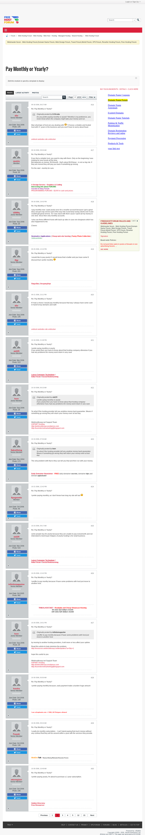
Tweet (18, 134)
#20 (92, 295)
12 (78, 815)
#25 (92, 526)
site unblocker (50, 139)
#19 (92, 249)
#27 (92, 623)
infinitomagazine (16, 584)
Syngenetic (16, 497)
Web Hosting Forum (92, 36)
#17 (92, 150)
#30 (92, 769)
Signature (104, 236)
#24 (92, 487)
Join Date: (12, 125)
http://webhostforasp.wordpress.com (45, 426)
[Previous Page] (83, 97)
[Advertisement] (38, 8)
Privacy (84, 825)
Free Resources (37, 805)
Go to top (134, 825)
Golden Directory (38, 803)
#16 (92, 105)
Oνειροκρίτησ (45, 284)
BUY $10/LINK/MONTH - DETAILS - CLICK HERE (119, 89)
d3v (16, 115)
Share (18, 130)
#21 (92, 340)
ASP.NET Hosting (38, 424)
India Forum (36, 377)
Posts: (14, 127)
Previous (44, 815)
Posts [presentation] (9, 93)
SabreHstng (16, 450)
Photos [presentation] (35, 93)
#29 (92, 723)
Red (9, 825)
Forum (13, 36)
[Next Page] (85, 97)
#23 (92, 439)
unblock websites (38, 139)
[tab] (10, 93)
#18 (92, 202)
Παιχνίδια (35, 284)
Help (63, 825)
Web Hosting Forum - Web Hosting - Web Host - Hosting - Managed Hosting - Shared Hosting (50, 36)
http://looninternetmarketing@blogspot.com (47, 428)
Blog (115, 825)
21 (84, 815)
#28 (92, 678)
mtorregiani (16, 779)
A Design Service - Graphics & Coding (46, 185)
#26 (92, 573)
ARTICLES (123, 825)
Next (92, 815)
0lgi (16, 260)
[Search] (138, 20)
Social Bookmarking (50, 377)
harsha (16, 688)
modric (16, 161)
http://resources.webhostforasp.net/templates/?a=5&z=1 (52, 648)
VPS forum (95, 825)
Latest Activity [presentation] (22, 93)
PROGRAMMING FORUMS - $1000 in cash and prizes (52, 191)
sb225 (16, 351)
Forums (106, 825)
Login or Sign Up (132, 2)
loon (16, 398)
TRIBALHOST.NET (46, 608)
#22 (92, 388)
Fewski (16, 734)
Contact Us (73, 825)
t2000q (16, 212)
